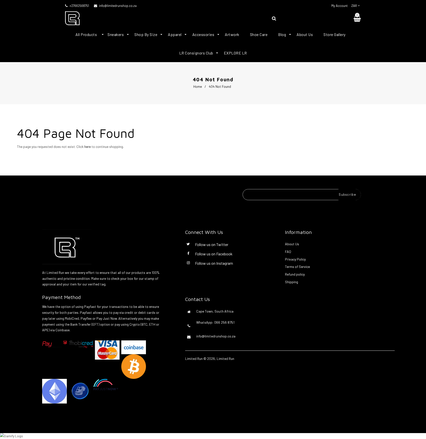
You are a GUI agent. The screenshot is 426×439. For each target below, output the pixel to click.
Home (197, 86)
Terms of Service (297, 266)
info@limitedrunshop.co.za (118, 6)
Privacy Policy (295, 259)
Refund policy (295, 274)
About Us (292, 244)
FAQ (288, 251)
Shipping (291, 282)
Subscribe (347, 194)
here (87, 146)
